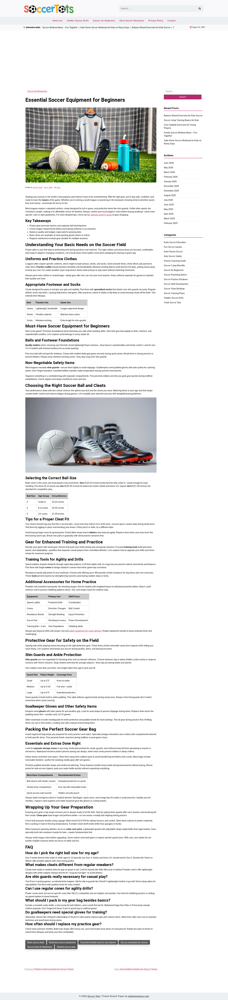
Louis (58, 187)
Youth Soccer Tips (172, 302)
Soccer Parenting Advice (175, 275)
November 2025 (171, 191)
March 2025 (169, 218)
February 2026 (171, 177)
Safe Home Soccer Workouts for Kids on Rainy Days (182, 142)
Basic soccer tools (35, 942)
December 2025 (171, 186)
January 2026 (170, 181)
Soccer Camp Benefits (174, 265)
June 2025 (169, 204)
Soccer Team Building (174, 289)
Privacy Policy (155, 20)
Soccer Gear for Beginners (39, 947)
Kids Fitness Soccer (173, 251)
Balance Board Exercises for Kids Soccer (183, 115)
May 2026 (168, 167)
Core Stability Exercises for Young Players (180, 126)
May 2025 (168, 209)
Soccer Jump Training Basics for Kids (181, 120)
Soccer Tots (93, 996)
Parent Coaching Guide (175, 261)
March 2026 (169, 172)
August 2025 (170, 195)
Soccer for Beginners (104, 20)
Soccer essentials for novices (134, 942)
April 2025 (169, 214)
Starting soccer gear (66, 947)
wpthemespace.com (138, 996)
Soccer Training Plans (174, 293)
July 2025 (168, 200)
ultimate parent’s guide (101, 215)
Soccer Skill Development (176, 284)
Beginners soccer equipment (62, 942)
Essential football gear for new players (98, 942)
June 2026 (169, 163)
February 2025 (171, 223)
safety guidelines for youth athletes (85, 631)
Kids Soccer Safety (173, 256)
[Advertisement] (114, 55)
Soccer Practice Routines (176, 279)
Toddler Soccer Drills (78, 20)
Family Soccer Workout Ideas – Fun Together (180, 134)
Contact (171, 20)
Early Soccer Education (132, 20)
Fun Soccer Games (173, 247)
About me (57, 20)
